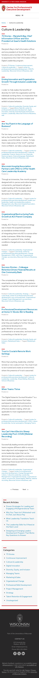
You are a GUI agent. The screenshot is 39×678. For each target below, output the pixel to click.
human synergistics (17, 423)
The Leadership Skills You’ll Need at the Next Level (20, 525)
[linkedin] (23, 653)
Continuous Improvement (23, 65)
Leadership (5, 71)
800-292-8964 (22, 649)
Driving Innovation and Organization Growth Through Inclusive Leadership (19, 80)
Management (6, 204)
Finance (12, 154)
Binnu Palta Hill (19, 108)
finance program (7, 156)
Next (26, 489)
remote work (11, 478)
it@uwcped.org (8, 665)
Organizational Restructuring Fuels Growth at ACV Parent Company (18, 215)
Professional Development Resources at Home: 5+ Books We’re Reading (19, 310)
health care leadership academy (19, 202)
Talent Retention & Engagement (19, 596)
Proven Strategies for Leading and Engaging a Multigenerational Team (20, 507)
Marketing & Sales (14, 341)
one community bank (18, 297)
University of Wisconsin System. (24, 673)
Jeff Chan (19, 255)
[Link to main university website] (20, 627)
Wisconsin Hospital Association (24, 204)
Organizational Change (18, 477)
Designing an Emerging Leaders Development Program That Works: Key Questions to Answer (20, 533)
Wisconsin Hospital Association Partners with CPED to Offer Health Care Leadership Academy (18, 169)
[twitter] (19, 653)
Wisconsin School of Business (19, 71)
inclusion (4, 113)
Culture (4, 475)
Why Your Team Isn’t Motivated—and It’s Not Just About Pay (20, 513)
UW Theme (26, 670)
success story (12, 257)
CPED (13, 255)
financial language (19, 156)
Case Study (18, 252)
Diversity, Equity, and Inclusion (18, 569)
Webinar (28, 478)
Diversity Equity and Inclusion (24, 112)
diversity (11, 112)
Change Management (25, 473)
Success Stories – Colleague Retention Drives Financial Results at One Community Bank (18, 270)
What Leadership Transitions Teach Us (20, 519)
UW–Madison (14, 2)
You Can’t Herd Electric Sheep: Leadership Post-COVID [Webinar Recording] (17, 434)
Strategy (25, 294)
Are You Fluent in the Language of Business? (17, 125)
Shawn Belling (22, 379)
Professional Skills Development (19, 585)
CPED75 (31, 69)
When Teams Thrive (11, 389)
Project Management (15, 299)
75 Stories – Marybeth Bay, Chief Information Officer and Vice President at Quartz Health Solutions (19, 38)
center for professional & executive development (16, 68)
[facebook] (15, 653)
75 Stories (11, 65)
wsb (31, 71)
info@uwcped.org (21, 647)
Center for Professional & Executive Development (19, 8)
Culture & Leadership (9, 67)
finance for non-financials (24, 154)
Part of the (19, 634)
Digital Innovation (13, 566)
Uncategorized (12, 600)
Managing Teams (30, 423)
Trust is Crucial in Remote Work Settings (16, 352)
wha (12, 204)
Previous (16, 489)
